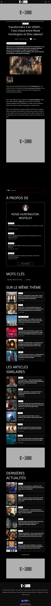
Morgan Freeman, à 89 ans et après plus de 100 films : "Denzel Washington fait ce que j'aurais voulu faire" (30, 499)
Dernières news (13, 21)
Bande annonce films (15, 279)
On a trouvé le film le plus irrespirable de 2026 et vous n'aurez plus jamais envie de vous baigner (30, 439)
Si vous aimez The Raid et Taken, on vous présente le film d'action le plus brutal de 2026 (30, 416)
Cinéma (18, 21)
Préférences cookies (25, 594)
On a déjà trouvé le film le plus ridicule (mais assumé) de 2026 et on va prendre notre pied (29, 427)
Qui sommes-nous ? (19, 590)
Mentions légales (27, 590)
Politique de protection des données (8, 592)
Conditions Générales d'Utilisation (9, 590)
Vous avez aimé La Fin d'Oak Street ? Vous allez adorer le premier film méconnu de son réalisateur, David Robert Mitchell (30, 523)
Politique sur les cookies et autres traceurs (39, 590)
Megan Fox (22, 101)
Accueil (7, 21)
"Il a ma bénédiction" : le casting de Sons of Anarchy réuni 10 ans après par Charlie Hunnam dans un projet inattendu (31, 511)
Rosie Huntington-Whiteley (32, 88)
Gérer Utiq (46, 592)
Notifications (40, 592)
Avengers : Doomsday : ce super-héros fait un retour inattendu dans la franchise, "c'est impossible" (30, 393)
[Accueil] (23, 1)
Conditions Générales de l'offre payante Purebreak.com (27, 592)
